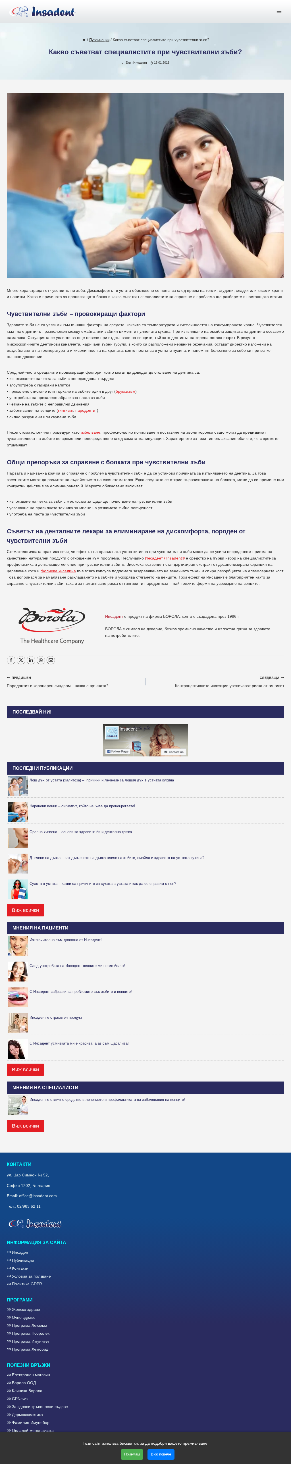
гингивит (65, 410)
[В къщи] (84, 40)
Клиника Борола (27, 1390)
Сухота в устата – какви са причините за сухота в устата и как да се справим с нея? (103, 883)
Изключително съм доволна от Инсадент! (66, 940)
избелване (90, 432)
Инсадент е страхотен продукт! (57, 1017)
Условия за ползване (31, 1276)
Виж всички (25, 910)
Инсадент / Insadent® (165, 558)
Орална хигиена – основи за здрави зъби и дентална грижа (81, 832)
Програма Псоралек (30, 1333)
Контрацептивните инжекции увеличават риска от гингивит (229, 682)
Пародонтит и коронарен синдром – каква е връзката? (58, 682)
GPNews (20, 1398)
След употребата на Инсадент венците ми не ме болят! (77, 966)
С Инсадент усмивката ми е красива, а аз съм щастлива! (79, 1043)
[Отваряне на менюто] (279, 11)
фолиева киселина (58, 571)
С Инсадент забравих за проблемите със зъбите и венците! (81, 991)
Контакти (20, 1268)
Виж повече (161, 1454)
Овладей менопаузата (33, 1430)
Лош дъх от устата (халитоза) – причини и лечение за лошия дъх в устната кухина (102, 780)
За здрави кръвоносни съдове (40, 1406)
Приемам (132, 1454)
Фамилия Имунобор (30, 1422)
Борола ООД (24, 1382)
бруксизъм (125, 391)
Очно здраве (24, 1317)
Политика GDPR (27, 1284)
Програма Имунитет (30, 1341)
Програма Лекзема (29, 1325)
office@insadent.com (38, 1195)
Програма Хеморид (30, 1349)
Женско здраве (26, 1309)
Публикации (23, 1260)
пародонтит (86, 410)
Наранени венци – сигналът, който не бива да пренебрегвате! (82, 806)
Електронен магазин (31, 1374)
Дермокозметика (27, 1414)
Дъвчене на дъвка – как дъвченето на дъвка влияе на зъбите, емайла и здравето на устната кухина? (117, 858)
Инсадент (21, 1252)
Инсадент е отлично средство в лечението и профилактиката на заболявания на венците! (107, 1099)
